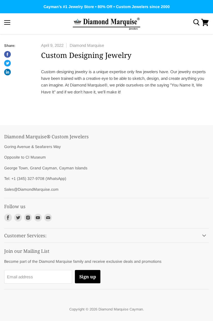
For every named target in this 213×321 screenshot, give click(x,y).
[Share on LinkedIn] (7, 72)
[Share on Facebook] (7, 54)
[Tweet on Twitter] (7, 63)
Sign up (87, 277)
